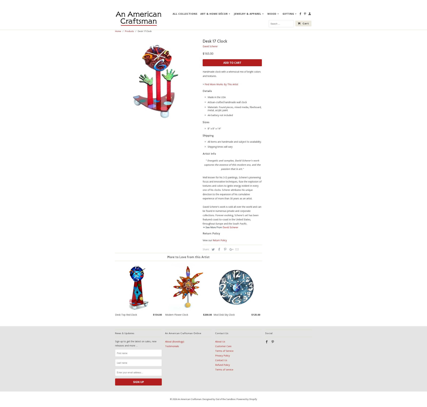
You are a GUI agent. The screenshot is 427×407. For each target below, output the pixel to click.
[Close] (255, 178)
